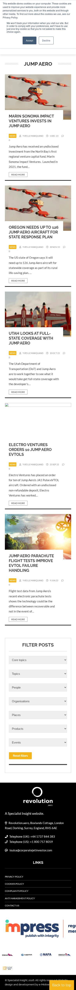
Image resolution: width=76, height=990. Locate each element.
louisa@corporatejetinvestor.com (31, 850)
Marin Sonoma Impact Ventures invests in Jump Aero (31, 121)
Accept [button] (29, 40)
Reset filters (20, 755)
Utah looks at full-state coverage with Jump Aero (31, 338)
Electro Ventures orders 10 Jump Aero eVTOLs (30, 449)
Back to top (61, 985)
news (13, 136)
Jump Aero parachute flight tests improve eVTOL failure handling (31, 563)
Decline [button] (46, 40)
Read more (18, 174)
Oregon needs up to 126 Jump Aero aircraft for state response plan (33, 232)
